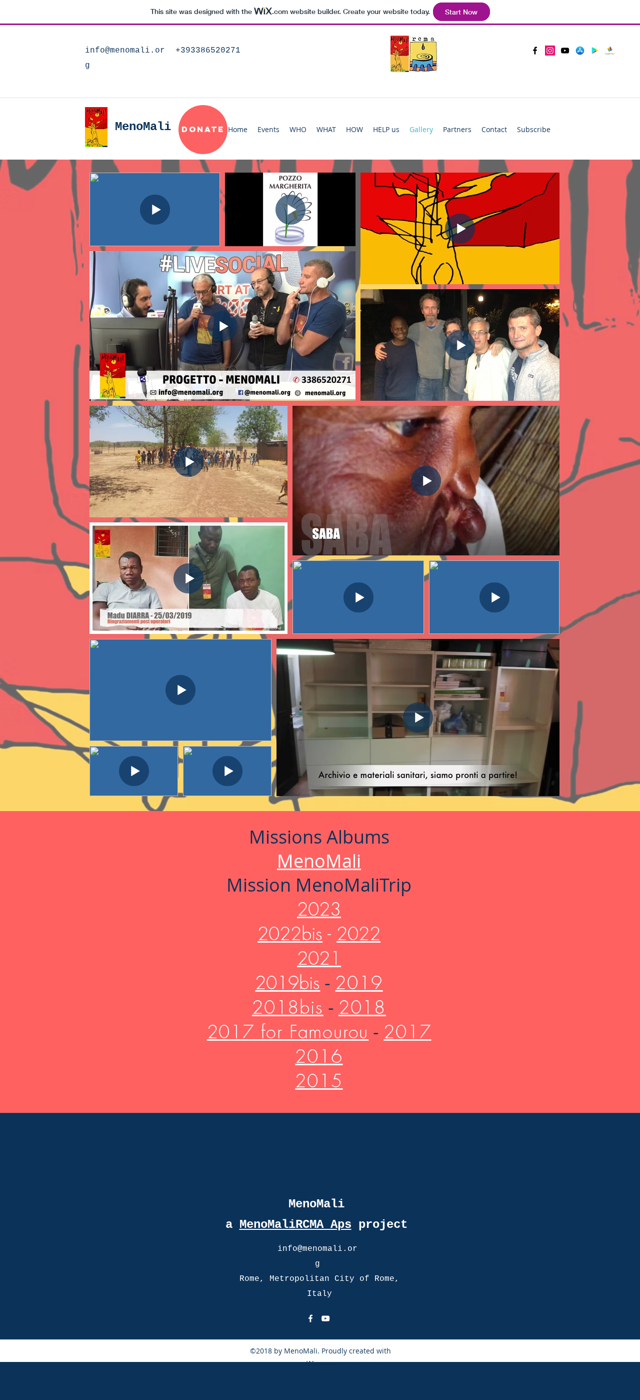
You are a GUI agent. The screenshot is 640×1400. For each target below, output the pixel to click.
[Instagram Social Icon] (550, 51)
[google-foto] (610, 51)
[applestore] (580, 51)
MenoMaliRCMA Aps (296, 1224)
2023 (319, 909)
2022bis (290, 934)
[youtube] (565, 51)
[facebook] (535, 51)
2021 (319, 958)
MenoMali (319, 861)
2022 (358, 934)
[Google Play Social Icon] (595, 51)
